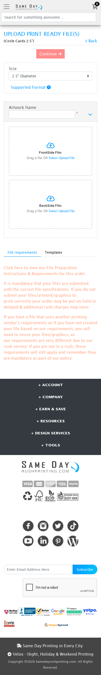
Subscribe (85, 569)
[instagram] (43, 525)
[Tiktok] (72, 525)
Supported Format (29, 87)
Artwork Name (22, 107)
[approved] (56, 624)
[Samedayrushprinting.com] (28, 6)
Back (92, 41)
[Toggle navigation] (6, 6)
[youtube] (28, 540)
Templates (53, 252)
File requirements (22, 252)
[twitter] (57, 525)
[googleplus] (11, 611)
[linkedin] (43, 540)
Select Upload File (62, 158)
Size (13, 68)
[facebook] (28, 525)
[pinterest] (57, 540)
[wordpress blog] (72, 540)
